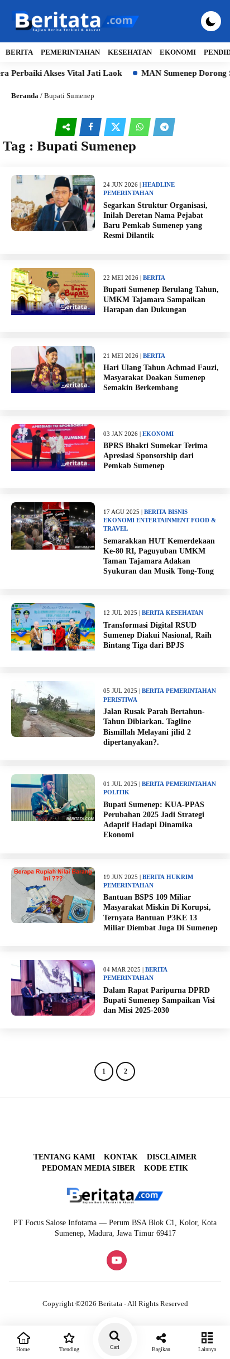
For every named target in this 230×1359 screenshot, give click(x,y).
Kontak (121, 1157)
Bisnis (178, 511)
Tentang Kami (64, 1157)
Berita (19, 52)
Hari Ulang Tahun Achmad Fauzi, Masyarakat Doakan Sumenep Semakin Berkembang (161, 377)
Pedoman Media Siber (88, 1168)
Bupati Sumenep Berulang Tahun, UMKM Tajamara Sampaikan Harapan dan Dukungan (161, 299)
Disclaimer (172, 1157)
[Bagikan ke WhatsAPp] (140, 127)
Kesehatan (130, 52)
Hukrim (179, 876)
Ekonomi (178, 52)
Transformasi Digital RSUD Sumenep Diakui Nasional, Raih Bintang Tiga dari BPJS (157, 635)
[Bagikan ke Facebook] (91, 127)
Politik (116, 792)
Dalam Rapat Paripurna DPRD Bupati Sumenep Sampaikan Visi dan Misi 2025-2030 (159, 1000)
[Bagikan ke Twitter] (116, 127)
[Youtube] (115, 1261)
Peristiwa (120, 699)
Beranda (25, 95)
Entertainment (162, 520)
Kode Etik (166, 1168)
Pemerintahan (70, 52)
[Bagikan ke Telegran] (164, 127)
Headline (158, 184)
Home (23, 1349)
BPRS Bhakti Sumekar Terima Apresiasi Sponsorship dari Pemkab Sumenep (155, 455)
